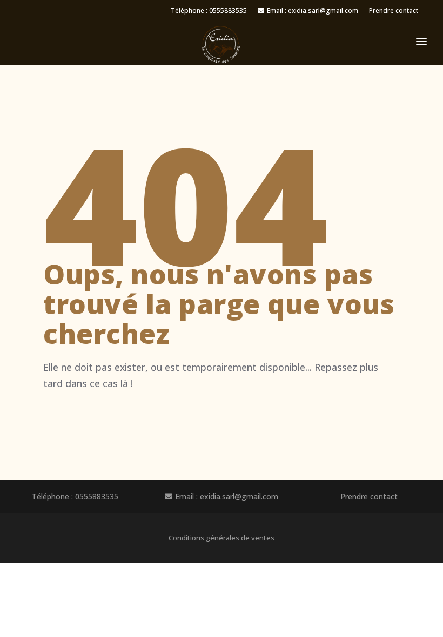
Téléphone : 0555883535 (209, 10)
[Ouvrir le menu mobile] (421, 43)
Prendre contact (393, 10)
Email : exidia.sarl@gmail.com (312, 10)
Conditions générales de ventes (221, 538)
